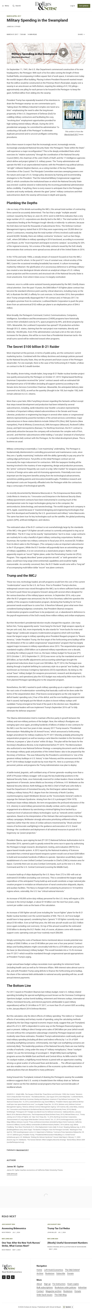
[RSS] (13, 1277)
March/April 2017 (14, 16)
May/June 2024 (7, 1239)
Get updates (83, 6)
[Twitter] (8, 1277)
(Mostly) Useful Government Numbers (67, 1242)
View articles (12, 1174)
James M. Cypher (13, 26)
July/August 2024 (8, 1224)
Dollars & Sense (30, 1307)
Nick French (6, 1232)
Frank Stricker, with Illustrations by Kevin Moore (66, 1247)
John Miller (51, 1232)
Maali (58, 1307)
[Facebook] (4, 1277)
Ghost (52, 1307)
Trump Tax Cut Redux (58, 1228)
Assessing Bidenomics (14, 1228)
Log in (72, 6)
